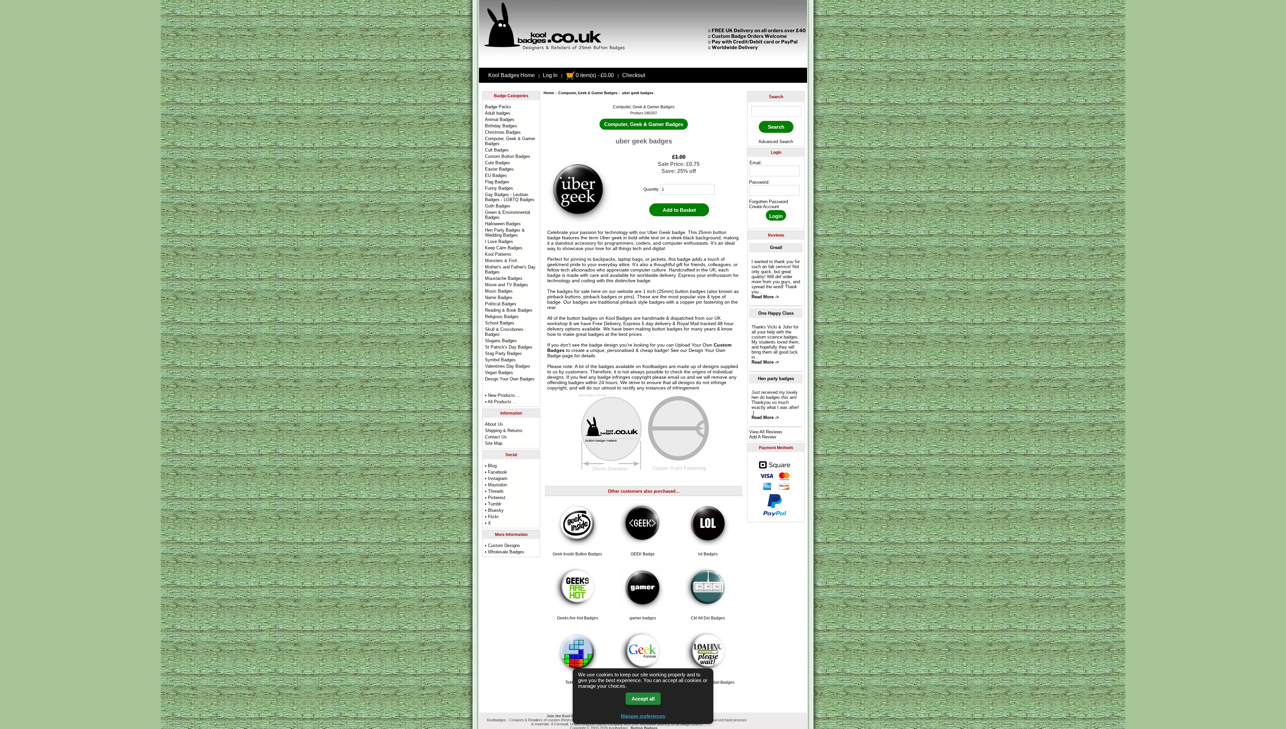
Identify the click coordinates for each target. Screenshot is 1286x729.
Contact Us (496, 436)
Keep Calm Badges (503, 247)
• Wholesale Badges (504, 551)
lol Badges (708, 554)
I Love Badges (499, 241)
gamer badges (643, 618)
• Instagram (496, 478)
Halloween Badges (503, 223)
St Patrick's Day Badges (508, 347)
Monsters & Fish (501, 260)
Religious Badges (502, 316)
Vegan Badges (499, 372)
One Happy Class (776, 313)
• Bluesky (494, 510)
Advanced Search (776, 141)
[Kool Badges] (643, 62)
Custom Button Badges (507, 156)
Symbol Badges (500, 359)
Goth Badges (497, 205)
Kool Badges (618, 318)
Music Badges (499, 291)
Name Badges (498, 297)
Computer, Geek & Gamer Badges (588, 93)
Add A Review (762, 436)
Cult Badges (497, 150)
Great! (776, 247)
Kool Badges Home (511, 75)
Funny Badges (499, 188)
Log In (550, 75)
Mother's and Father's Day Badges (510, 269)
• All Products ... (501, 401)
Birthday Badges (501, 125)
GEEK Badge (643, 554)
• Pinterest (495, 497)
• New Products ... (502, 395)
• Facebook (496, 472)
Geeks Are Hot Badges (577, 618)
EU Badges (496, 175)
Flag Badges (497, 181)
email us (677, 377)
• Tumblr (493, 503)
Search (776, 96)
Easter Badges (499, 169)
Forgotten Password (768, 201)
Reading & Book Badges (508, 310)
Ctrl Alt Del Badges (708, 618)
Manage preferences (643, 716)
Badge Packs (498, 106)
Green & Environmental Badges (507, 215)
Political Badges (500, 303)
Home (549, 93)
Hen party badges (776, 378)
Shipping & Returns (503, 430)
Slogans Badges (501, 340)
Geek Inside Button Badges (577, 554)
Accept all (643, 699)
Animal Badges (499, 119)
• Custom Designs (502, 545)
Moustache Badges (503, 278)
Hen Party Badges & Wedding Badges (505, 233)
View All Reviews (765, 431)
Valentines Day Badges (507, 366)
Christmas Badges (503, 132)
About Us (494, 424)
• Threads (494, 491)
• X (488, 523)
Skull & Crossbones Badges (504, 332)
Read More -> (765, 296)
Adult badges (497, 113)
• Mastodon (496, 484)
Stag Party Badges (503, 353)
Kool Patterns (498, 254)
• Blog (491, 465)
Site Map (493, 443)
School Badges (499, 322)
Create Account (764, 206)
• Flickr (492, 516)
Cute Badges (497, 162)
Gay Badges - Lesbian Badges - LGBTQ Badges (509, 197)
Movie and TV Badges (506, 284)
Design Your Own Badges (509, 378)
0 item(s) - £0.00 (595, 75)
